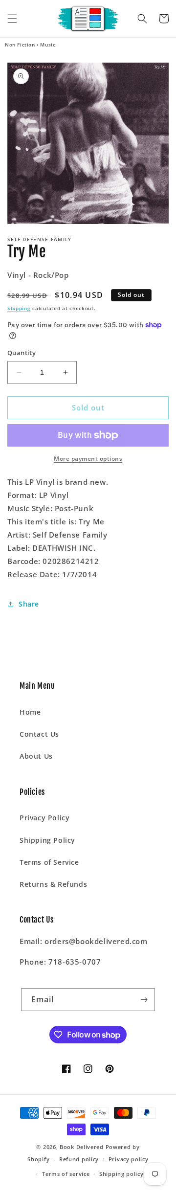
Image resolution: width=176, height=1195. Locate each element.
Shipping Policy (47, 840)
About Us (36, 756)
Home (30, 712)
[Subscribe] (143, 999)
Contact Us (39, 734)
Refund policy (79, 1159)
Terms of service (65, 1173)
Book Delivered (82, 1146)
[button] (12, 18)
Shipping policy (121, 1173)
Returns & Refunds (53, 884)
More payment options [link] (88, 458)
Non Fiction (20, 44)
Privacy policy (129, 1159)
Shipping (19, 308)
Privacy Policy (44, 817)
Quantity (21, 352)
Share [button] (29, 604)
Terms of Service (49, 862)
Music (47, 44)
